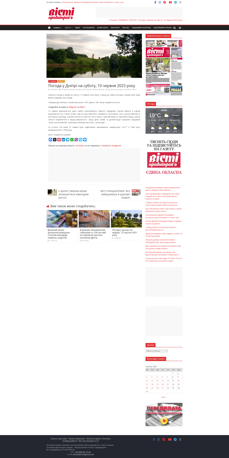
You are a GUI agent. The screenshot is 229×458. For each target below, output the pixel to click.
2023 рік (72, 89)
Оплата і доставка (59, 438)
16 (179, 380)
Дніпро (78, 89)
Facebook (105, 145)
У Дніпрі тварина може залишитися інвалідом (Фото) (73, 194)
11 (152, 380)
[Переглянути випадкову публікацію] (179, 27)
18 (152, 384)
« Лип (163, 397)
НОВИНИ (52, 81)
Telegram (72, 107)
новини (88, 89)
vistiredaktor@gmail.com (83, 454)
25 (152, 388)
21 (168, 384)
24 (147, 388)
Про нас (125, 28)
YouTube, (79, 145)
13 (163, 380)
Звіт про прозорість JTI (89, 441)
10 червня (64, 89)
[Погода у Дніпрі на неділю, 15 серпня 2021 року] (126, 211)
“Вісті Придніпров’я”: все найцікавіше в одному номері (115, 194)
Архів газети (102, 28)
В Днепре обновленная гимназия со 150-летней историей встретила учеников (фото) (93, 233)
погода (107, 89)
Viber (82, 107)
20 (163, 384)
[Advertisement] (139, 12)
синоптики (127, 89)
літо (83, 89)
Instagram (115, 145)
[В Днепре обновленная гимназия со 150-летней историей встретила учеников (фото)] (94, 211)
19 (158, 384)
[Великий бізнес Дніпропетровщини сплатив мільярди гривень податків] (62, 211)
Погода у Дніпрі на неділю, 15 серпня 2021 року (124, 232)
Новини (56, 28)
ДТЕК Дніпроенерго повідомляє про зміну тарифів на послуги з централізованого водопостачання (162, 196)
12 (158, 380)
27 (163, 388)
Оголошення (88, 28)
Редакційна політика (141, 28)
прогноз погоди (116, 89)
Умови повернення (77, 438)
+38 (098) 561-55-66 (83, 452)
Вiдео (77, 28)
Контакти (115, 28)
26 (158, 388)
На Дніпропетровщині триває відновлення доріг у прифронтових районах (91, 2)
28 (168, 388)
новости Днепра (98, 89)
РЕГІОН (61, 81)
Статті (68, 28)
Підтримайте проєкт (163, 28)
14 (168, 380)
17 (147, 384)
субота (134, 89)
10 (147, 380)
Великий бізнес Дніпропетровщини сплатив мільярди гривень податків (59, 233)
